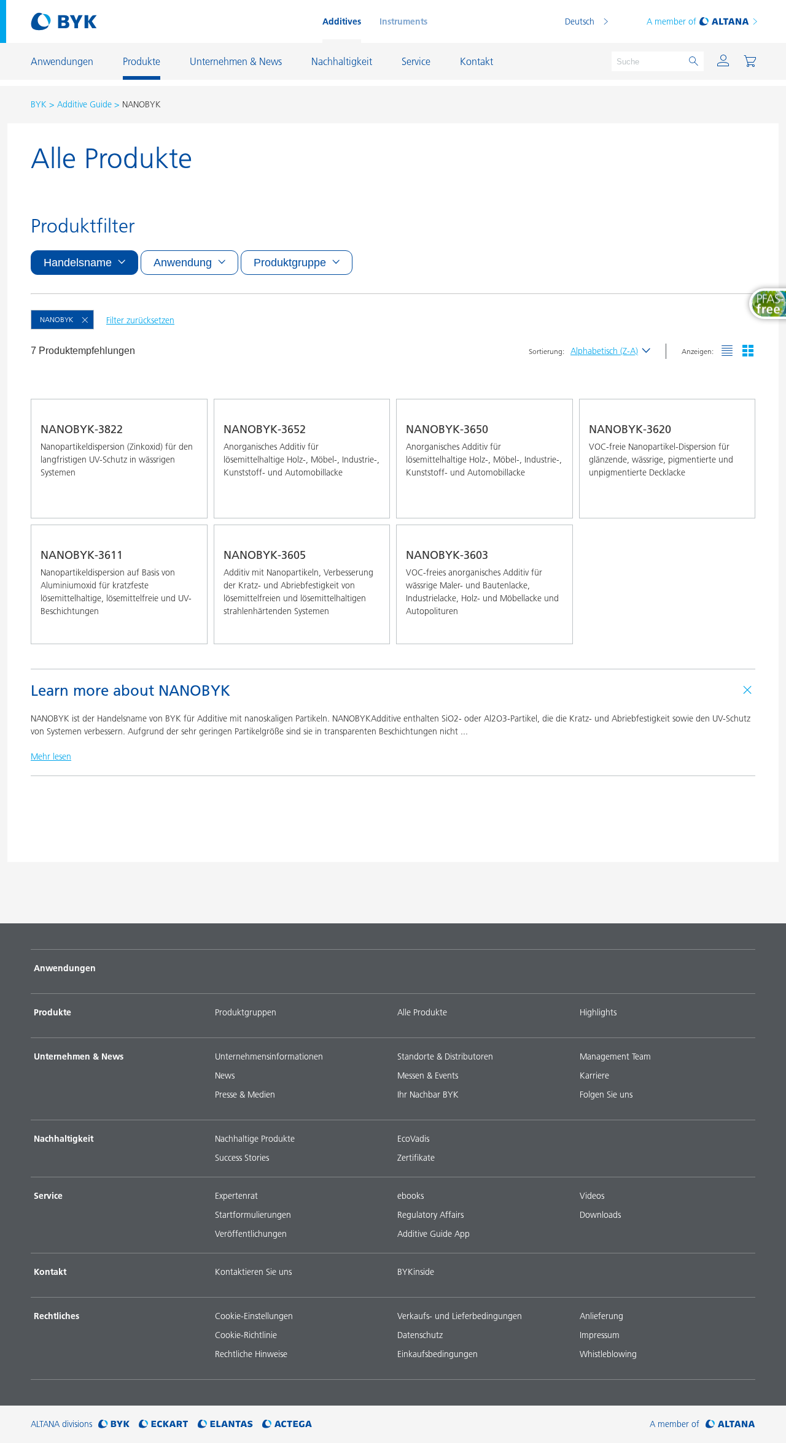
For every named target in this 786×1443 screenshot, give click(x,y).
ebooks (410, 1195)
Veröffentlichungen (251, 1233)
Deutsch (579, 21)
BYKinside (415, 1271)
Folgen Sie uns (606, 1094)
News (225, 1075)
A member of (671, 21)
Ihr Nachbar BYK (428, 1094)
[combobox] (187, 501)
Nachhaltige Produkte (255, 1138)
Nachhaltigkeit (63, 1138)
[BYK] (114, 1424)
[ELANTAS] (225, 1424)
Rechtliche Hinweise (251, 1354)
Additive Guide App (433, 1233)
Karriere (594, 1075)
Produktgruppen (245, 1012)
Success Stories (242, 1157)
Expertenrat (236, 1195)
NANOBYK (56, 319)
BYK (39, 104)
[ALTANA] (730, 1424)
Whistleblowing (608, 1354)
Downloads (600, 1214)
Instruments (403, 21)
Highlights (598, 1012)
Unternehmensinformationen (269, 1056)
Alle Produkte (422, 1012)
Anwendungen (65, 968)
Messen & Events (427, 1075)
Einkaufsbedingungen (437, 1354)
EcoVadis (413, 1138)
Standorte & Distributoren (445, 1056)
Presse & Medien (245, 1094)
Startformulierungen (253, 1214)
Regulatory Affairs (430, 1214)
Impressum (600, 1335)
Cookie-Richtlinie (246, 1335)
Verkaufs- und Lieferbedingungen (459, 1316)
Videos (592, 1195)
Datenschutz (420, 1335)
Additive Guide (84, 104)
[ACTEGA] (287, 1424)
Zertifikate (416, 1157)
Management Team (615, 1056)
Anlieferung (601, 1316)
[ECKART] (164, 1424)
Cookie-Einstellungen (254, 1316)
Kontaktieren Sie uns (253, 1271)
